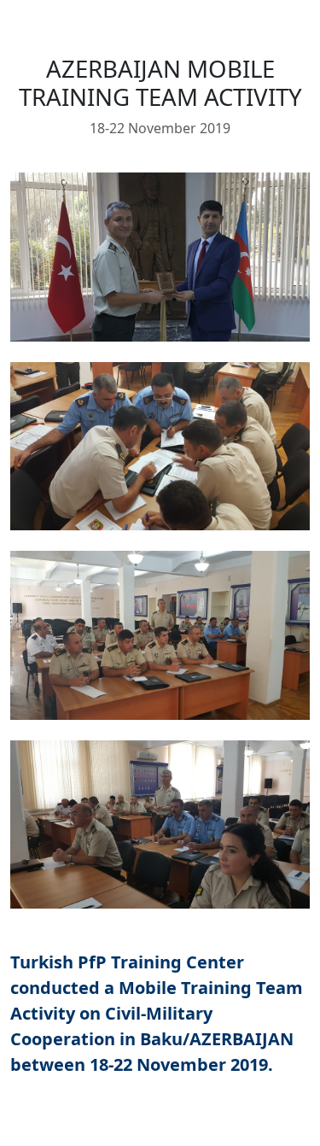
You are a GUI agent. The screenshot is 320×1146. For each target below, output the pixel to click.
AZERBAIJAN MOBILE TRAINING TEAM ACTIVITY (160, 83)
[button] (160, 256)
